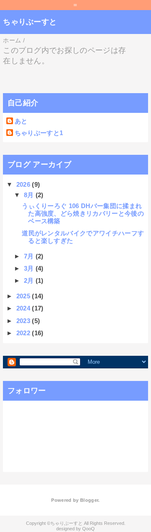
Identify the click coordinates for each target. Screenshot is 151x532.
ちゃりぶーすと (30, 22)
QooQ (88, 528)
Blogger (89, 500)
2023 (24, 320)
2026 (24, 184)
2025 (24, 296)
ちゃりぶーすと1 (39, 132)
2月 (30, 280)
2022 (24, 332)
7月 (30, 256)
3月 (30, 268)
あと (21, 121)
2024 (24, 308)
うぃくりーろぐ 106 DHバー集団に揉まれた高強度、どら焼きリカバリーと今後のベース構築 (83, 213)
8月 (30, 194)
